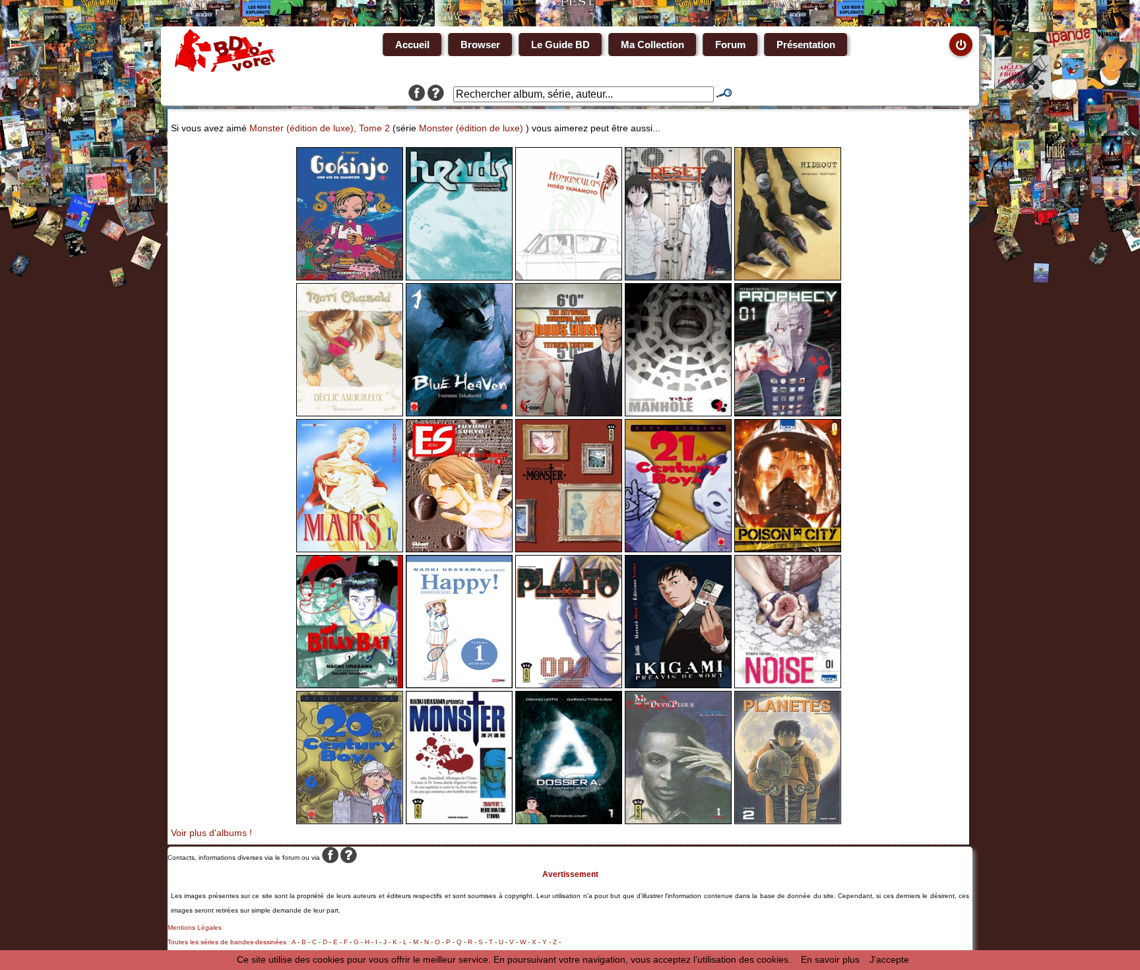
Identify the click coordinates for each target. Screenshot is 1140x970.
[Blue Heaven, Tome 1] (459, 413)
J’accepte (889, 959)
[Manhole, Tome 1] (678, 413)
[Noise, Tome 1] (787, 685)
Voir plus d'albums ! (211, 832)
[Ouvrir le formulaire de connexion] (960, 44)
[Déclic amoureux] (349, 413)
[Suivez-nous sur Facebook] (416, 94)
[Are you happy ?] (459, 685)
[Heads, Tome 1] (459, 277)
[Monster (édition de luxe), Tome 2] (568, 549)
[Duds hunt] (568, 413)
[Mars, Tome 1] (349, 549)
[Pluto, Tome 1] (568, 685)
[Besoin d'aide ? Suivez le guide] (436, 94)
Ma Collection (652, 44)
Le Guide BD (560, 44)
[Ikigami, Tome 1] (678, 685)
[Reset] (678, 277)
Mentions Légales (195, 927)
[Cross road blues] (678, 821)
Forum (730, 44)
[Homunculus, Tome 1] (568, 277)
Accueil (412, 44)
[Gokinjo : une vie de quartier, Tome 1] (349, 277)
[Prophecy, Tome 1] (787, 413)
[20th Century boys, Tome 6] (349, 821)
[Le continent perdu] (568, 821)
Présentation (805, 44)
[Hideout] (787, 277)
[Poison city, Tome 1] (787, 549)
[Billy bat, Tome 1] (349, 685)
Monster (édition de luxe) (471, 128)
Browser (480, 44)
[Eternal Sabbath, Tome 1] (459, 549)
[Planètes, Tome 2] (787, 821)
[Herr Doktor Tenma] (459, 821)
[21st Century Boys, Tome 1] (678, 549)
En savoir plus (830, 959)
